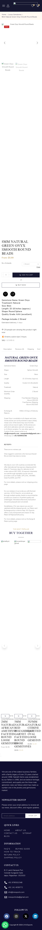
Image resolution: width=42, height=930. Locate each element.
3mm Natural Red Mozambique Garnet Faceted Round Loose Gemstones (24, 734)
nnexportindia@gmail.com (29, 433)
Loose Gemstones (14, 14)
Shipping (30, 349)
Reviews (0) (19, 349)
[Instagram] (16, 916)
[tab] (8, 349)
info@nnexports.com (11, 433)
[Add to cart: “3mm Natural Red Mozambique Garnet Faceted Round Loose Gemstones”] (18, 716)
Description (8, 349)
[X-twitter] (26, 916)
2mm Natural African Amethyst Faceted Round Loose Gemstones (9, 732)
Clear (38, 267)
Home (4, 14)
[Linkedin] (35, 916)
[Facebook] (7, 916)
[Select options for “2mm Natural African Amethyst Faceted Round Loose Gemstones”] (5, 716)
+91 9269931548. (20, 436)
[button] (3, 5)
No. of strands (6, 263)
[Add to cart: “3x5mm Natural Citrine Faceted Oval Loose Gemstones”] (32, 716)
